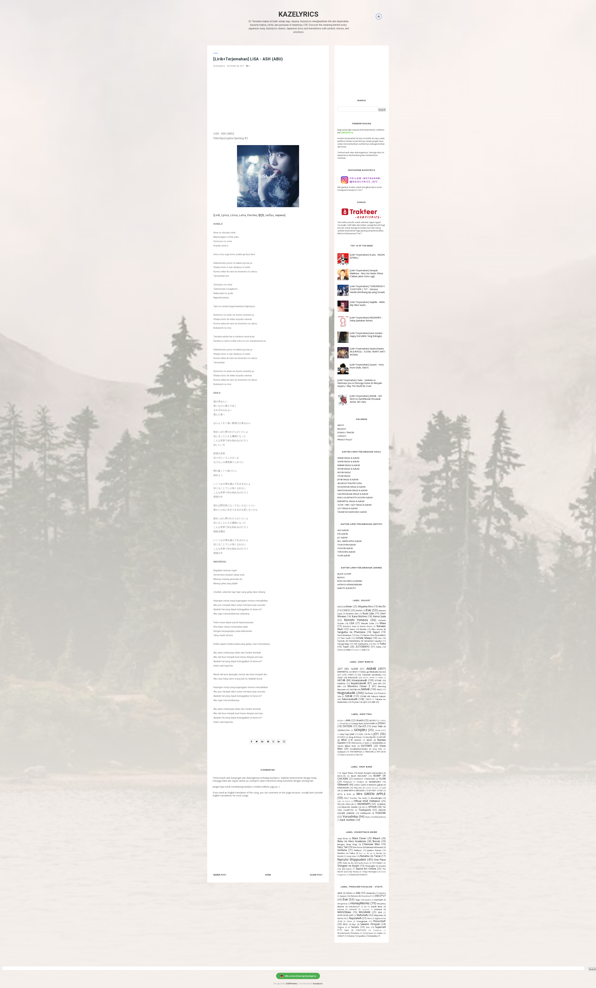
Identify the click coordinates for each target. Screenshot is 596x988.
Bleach (376, 838)
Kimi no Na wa (365, 853)
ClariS (340, 677)
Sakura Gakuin (378, 696)
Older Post (316, 874)
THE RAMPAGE (356, 751)
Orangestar (362, 921)
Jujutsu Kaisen (374, 850)
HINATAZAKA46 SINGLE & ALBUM (352, 490)
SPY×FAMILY (377, 863)
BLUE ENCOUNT (359, 775)
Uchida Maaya (364, 638)
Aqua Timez (347, 773)
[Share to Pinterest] (284, 741)
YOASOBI (380, 813)
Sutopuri (341, 751)
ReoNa (363, 629)
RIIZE (367, 743)
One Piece (380, 859)
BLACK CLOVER (344, 573)
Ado (358, 893)
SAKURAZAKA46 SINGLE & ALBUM (352, 494)
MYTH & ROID (344, 794)
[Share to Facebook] (251, 741)
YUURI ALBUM (343, 555)
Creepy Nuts (357, 723)
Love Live (351, 856)
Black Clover (359, 838)
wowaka (373, 935)
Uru (380, 638)
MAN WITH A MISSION (354, 790)
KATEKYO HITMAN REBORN (349, 584)
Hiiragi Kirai (342, 903)
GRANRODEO (375, 781)
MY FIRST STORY (376, 790)
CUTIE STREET (348, 674)
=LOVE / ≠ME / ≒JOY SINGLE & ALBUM (354, 504)
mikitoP (340, 936)
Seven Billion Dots (346, 746)
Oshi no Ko (348, 863)
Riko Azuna (377, 629)
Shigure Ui (342, 927)
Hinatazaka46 (359, 680)
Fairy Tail (342, 847)
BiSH (355, 671)
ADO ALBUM (343, 530)
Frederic (360, 782)
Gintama (342, 850)
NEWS (369, 740)
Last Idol (377, 683)
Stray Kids (377, 749)
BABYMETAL (342, 671)
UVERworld (365, 813)
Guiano (367, 899)
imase (340, 649)
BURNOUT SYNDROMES (364, 779)
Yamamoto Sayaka (373, 640)
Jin (365, 906)
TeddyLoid (377, 930)
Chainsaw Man (371, 844)
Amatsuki (370, 893)
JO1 (376, 733)
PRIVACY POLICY (344, 439)
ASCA (339, 606)
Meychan (378, 915)
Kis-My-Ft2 (371, 737)
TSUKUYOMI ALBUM (346, 544)
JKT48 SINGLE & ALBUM (347, 479)
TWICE (368, 699)
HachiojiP (378, 899)
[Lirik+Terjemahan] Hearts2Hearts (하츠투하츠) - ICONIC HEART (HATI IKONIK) (367, 351)
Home (268, 874)
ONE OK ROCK (343, 801)
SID (363, 807)
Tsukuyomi (365, 810)
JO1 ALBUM (342, 537)
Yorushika (350, 816)
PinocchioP (379, 921)
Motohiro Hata (349, 626)
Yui (374, 643)
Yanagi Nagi (343, 643)
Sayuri (376, 632)
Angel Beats (342, 838)
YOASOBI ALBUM (345, 548)
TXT (378, 751)
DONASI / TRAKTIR (345, 432)
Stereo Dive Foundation (374, 635)
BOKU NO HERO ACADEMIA (349, 581)
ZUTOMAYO (363, 646)
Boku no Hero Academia (351, 841)
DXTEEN (347, 726)
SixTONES (366, 745)
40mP (340, 893)
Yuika (383, 643)
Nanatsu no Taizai (370, 856)
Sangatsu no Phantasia (351, 632)
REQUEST (341, 429)
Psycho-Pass (363, 863)
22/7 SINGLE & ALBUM (347, 508)
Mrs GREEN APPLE (371, 794)
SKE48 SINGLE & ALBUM (348, 461)
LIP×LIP (382, 737)
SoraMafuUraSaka (359, 748)
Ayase (343, 896)
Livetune (378, 909)
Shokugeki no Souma (375, 865)
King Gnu (358, 787)
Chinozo (354, 896)
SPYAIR (372, 807)
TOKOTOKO (361, 930)
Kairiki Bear (376, 906)
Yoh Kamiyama (361, 643)
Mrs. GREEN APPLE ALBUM (349, 541)
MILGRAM (364, 912)
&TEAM (340, 721)
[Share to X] (256, 741)
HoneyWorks (360, 903)
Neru (369, 918)
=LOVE (354, 669)
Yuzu (342, 754)
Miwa (383, 623)
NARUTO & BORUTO (346, 588)
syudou (361, 935)
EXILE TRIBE (377, 726)
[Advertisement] (268, 92)
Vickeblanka (354, 640)
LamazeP (353, 909)
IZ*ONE (378, 680)
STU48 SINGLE (343, 476)
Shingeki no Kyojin (348, 865)
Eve (368, 610)
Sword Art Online (366, 868)
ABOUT (340, 425)
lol (358, 754)
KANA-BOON (343, 787)
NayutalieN (355, 918)
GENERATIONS (343, 730)
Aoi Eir (382, 606)
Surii (346, 930)
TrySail (355, 702)
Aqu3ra (382, 893)
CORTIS (383, 721)
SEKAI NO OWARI (349, 807)
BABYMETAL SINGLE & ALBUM (350, 501)
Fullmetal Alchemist (374, 847)
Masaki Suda (367, 623)
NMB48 (365, 689)
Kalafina (341, 683)
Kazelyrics (298, 14)
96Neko (349, 893)
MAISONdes (344, 912)
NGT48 (353, 689)
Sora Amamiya (344, 635)
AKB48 (371, 668)
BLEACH (341, 577)
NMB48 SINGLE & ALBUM (348, 465)
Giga (357, 899)
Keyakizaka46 (358, 683)
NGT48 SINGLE (344, 472)
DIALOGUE (353, 677)
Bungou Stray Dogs (347, 844)
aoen (351, 754)
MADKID (357, 740)
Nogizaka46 (346, 693)
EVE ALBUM (342, 533)
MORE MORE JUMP (345, 915)
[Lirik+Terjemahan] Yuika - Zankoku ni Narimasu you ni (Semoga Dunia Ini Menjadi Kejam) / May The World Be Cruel (359, 383)
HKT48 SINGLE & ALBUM (348, 468)
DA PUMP (370, 723)
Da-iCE (362, 726)
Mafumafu (362, 915)
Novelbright (376, 798)
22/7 (340, 669)
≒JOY (364, 702)
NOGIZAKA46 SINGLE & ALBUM (351, 486)
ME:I (339, 686)
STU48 (363, 696)
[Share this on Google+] (262, 741)
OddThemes (291, 983)
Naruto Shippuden (351, 859)
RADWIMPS (364, 804)
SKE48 (348, 696)
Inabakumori (354, 906)
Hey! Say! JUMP (347, 734)
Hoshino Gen (352, 613)
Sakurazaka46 (349, 699)
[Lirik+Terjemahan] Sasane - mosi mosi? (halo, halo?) (367, 366)
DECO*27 (380, 896)
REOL (345, 924)
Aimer (348, 606)
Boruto (376, 841)
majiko (380, 933)
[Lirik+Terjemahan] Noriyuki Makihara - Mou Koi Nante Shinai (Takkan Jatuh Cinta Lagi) (366, 273)
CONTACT (341, 436)
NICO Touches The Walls (355, 798)
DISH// (382, 723)
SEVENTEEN (377, 743)
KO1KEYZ (341, 737)
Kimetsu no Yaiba (346, 853)
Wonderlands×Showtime (348, 933)
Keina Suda (379, 616)
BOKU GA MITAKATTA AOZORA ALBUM (354, 497)
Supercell (380, 927)
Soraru (355, 927)
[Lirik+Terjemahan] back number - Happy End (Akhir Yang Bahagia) (367, 335)
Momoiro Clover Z (359, 686)
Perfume (369, 693)
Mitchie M (341, 918)
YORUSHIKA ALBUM (346, 551)
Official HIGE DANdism (367, 801)
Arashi (360, 720)
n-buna (350, 935)
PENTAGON (356, 743)
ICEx (361, 734)
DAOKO (359, 610)
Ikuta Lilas (368, 613)
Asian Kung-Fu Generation (370, 773)
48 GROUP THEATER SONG (349, 483)
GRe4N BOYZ (380, 730)
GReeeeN (342, 784)
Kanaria (340, 909)
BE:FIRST (373, 720)
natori (357, 650)
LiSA (215, 53)
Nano (352, 629)
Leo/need (365, 909)
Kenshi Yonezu (356, 620)
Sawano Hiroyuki (370, 924)
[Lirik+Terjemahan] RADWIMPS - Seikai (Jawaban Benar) (366, 319)
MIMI (380, 912)
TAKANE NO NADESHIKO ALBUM (352, 512)
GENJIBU (360, 730)
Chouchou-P (366, 896)
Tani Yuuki (346, 638)
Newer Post (219, 874)
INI (369, 734)
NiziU (379, 689)
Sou (357, 635)
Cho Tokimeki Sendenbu (370, 674)
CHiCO (346, 610)
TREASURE (369, 751)
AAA (348, 720)
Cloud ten (344, 723)
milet (348, 649)
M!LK (344, 740)
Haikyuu (358, 850)
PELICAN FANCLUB (345, 804)
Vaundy (341, 640)
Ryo (354, 924)
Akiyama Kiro (365, 606)
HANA (380, 678)
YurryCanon (368, 933)
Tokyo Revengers (370, 871)
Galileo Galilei (360, 784)
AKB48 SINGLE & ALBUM (348, 458)
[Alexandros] (380, 817)
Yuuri (346, 646)
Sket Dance (347, 869)
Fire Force (357, 847)
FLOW (382, 778)
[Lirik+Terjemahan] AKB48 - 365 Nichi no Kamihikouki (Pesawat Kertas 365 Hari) (366, 398)
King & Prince (355, 737)
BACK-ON (341, 776)
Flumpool (347, 782)
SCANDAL (381, 804)
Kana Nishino (359, 616)
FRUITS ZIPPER (369, 678)
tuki (364, 649)
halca (378, 646)
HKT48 (341, 680)
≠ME (373, 702)
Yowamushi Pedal (357, 874)
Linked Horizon (372, 788)
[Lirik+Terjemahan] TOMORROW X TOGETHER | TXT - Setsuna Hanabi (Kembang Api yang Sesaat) (367, 289)
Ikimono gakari (376, 784)
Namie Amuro (366, 626)
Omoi (349, 921)
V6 (385, 751)
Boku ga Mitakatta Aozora (373, 671)
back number (347, 819)
